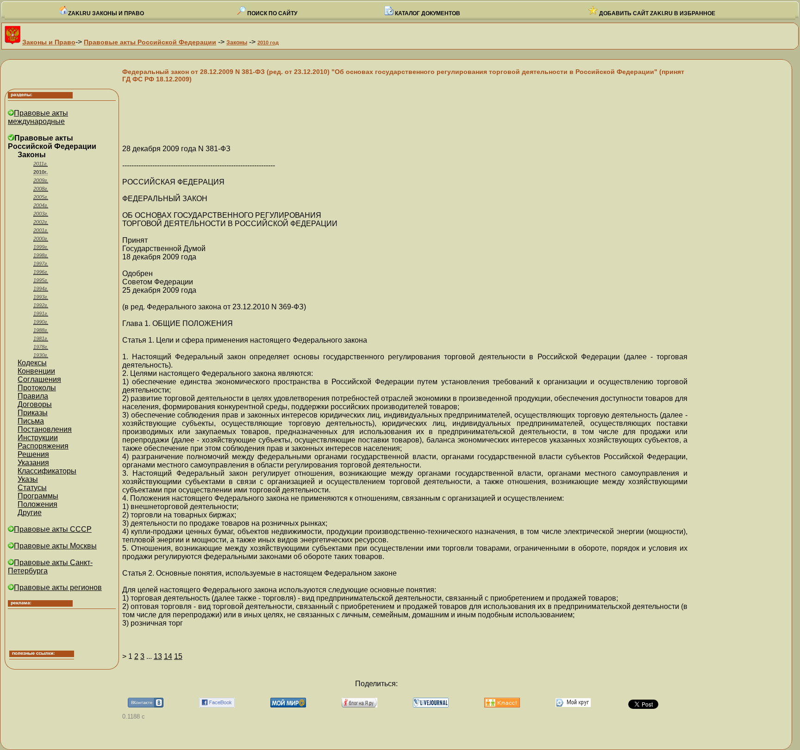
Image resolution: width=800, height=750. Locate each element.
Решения (33, 454)
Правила (33, 396)
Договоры (35, 404)
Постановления (45, 429)
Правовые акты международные (38, 117)
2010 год (268, 42)
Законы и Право (48, 42)
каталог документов (427, 13)
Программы (38, 496)
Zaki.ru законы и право (106, 13)
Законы (236, 42)
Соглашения (39, 379)
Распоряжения (43, 446)
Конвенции (36, 371)
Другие (30, 512)
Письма (31, 421)
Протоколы (37, 388)
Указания (33, 463)
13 (158, 656)
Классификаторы (47, 471)
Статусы (32, 488)
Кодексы (32, 363)
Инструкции (38, 438)
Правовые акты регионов (58, 587)
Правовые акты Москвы (55, 546)
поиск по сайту (271, 13)
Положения (37, 504)
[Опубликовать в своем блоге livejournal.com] (431, 705)
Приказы (33, 413)
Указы (28, 479)
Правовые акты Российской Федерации (150, 42)
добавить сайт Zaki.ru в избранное (656, 13)
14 (168, 656)
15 (178, 656)
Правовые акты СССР (53, 529)
